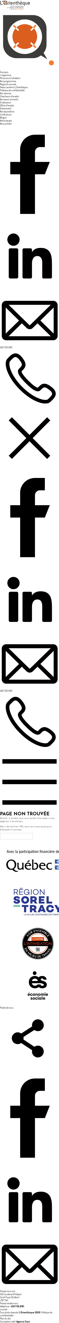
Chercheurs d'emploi (9, 96)
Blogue (3, 117)
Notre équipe (6, 120)
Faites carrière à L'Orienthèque (14, 87)
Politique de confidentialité (12, 90)
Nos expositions (7, 111)
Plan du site (5, 1318)
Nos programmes (8, 81)
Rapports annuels (8, 84)
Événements (5, 108)
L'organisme (5, 75)
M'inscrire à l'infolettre (10, 78)
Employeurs (5, 102)
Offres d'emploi (7, 105)
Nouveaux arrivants (9, 99)
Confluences (5, 114)
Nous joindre (5, 123)
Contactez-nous (16, 836)
